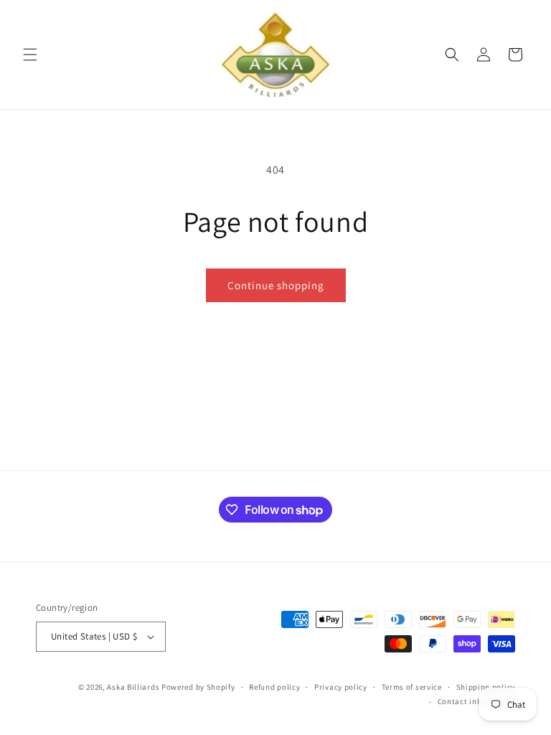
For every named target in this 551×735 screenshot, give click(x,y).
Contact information (476, 701)
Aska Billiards (133, 687)
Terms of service (412, 687)
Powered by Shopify (198, 687)
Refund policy (274, 687)
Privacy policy (340, 687)
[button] (30, 54)
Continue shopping (275, 285)
